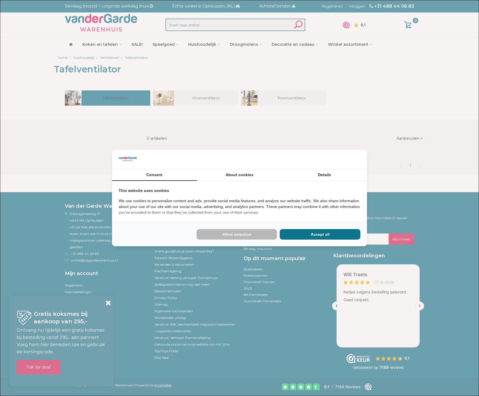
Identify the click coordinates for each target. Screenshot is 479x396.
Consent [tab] (154, 174)
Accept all (320, 234)
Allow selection (236, 234)
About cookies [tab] (239, 174)
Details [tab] (324, 174)
